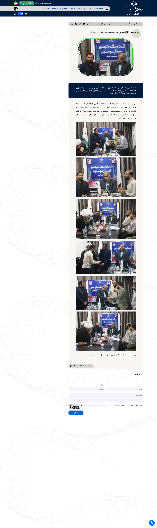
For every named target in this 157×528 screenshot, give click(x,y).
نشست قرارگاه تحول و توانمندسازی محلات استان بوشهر (112, 32)
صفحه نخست (98, 8)
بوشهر (99, 24)
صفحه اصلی (112, 24)
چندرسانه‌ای (81, 8)
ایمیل (103, 384)
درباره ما (55, 8)
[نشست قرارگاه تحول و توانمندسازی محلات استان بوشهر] (106, 57)
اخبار (89, 8)
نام (142, 384)
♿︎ (152, 523)
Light (26, 13)
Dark (15, 13)
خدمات (72, 8)
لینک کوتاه (70, 366)
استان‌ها (104, 24)
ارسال (76, 412)
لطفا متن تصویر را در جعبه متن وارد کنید (126, 405)
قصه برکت (63, 8)
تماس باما (46, 8)
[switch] (20, 13)
